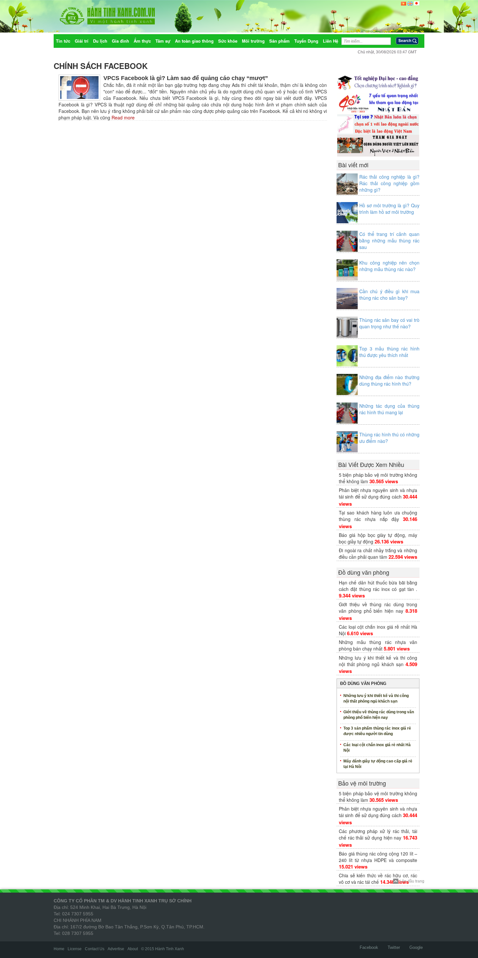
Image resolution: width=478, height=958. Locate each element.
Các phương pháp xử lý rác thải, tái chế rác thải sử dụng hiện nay (378, 834)
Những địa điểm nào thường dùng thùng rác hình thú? (389, 380)
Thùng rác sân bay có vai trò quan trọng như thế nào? (389, 323)
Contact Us (94, 949)
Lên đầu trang (412, 881)
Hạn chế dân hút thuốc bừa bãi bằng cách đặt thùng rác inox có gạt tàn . (378, 585)
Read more (122, 117)
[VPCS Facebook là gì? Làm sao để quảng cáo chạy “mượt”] (79, 87)
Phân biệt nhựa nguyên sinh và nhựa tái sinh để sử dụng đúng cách (378, 493)
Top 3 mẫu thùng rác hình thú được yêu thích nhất (389, 351)
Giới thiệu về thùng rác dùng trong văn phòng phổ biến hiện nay (378, 607)
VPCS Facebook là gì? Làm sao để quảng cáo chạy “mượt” (185, 78)
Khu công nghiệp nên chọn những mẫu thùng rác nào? (389, 265)
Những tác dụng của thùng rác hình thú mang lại (389, 409)
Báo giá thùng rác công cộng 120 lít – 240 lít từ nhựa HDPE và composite (378, 856)
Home (59, 949)
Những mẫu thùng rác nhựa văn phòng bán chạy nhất (378, 645)
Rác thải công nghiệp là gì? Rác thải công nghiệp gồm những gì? (389, 183)
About (132, 949)
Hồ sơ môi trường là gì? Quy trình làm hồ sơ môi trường (389, 208)
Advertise (116, 949)
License (75, 949)
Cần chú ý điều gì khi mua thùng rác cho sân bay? (389, 294)
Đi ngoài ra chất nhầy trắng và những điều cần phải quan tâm (378, 553)
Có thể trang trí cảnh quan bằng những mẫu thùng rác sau (389, 240)
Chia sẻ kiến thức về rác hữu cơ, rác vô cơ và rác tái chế (378, 878)
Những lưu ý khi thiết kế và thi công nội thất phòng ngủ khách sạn (378, 660)
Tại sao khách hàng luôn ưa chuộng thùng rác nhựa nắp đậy (378, 515)
